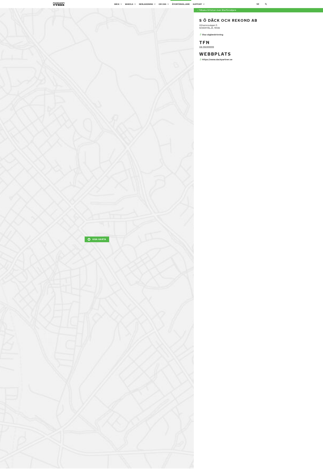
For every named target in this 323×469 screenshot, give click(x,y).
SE (258, 4)
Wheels (129, 4)
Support (197, 4)
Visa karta (99, 239)
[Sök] (266, 4)
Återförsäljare (181, 4)
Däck (116, 4)
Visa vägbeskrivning (212, 34)
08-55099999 (206, 47)
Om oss (162, 4)
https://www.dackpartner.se (217, 59)
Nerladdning (146, 4)
